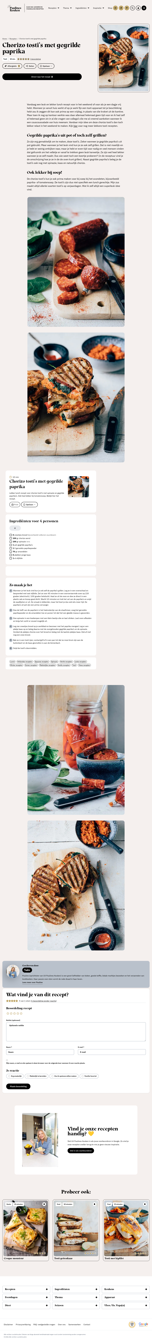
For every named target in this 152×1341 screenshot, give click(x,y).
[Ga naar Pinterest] (126, 8)
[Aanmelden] (144, 8)
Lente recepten (80, 662)
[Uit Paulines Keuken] (14, 8)
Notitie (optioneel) (13, 1020)
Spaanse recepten (41, 662)
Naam (9, 1047)
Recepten (10, 1289)
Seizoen (59, 1305)
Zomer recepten (31, 665)
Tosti (74, 665)
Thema (59, 1297)
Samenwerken (74, 1324)
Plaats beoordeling (18, 1086)
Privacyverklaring (23, 1324)
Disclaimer (8, 1324)
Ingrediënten (62, 1289)
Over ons (62, 1324)
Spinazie (54, 662)
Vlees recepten (84, 665)
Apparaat (109, 1297)
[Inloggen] (138, 8)
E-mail (81, 1047)
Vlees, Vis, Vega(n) (114, 1305)
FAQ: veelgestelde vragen (44, 1324)
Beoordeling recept (19, 1008)
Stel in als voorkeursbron (82, 1151)
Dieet (8, 1305)
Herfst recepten (66, 662)
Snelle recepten (64, 665)
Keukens (109, 1289)
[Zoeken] (132, 8)
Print (16, 504)
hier (76, 125)
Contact (86, 1324)
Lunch (12, 662)
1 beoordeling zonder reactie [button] (43, 1001)
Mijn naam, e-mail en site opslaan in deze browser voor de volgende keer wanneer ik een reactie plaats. (45, 1063)
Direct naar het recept (40, 77)
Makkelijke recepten (47, 665)
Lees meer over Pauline (32, 982)
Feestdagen (11, 1297)
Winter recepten (16, 665)
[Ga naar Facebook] (121, 8)
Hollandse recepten (24, 662)
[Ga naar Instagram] (115, 8)
